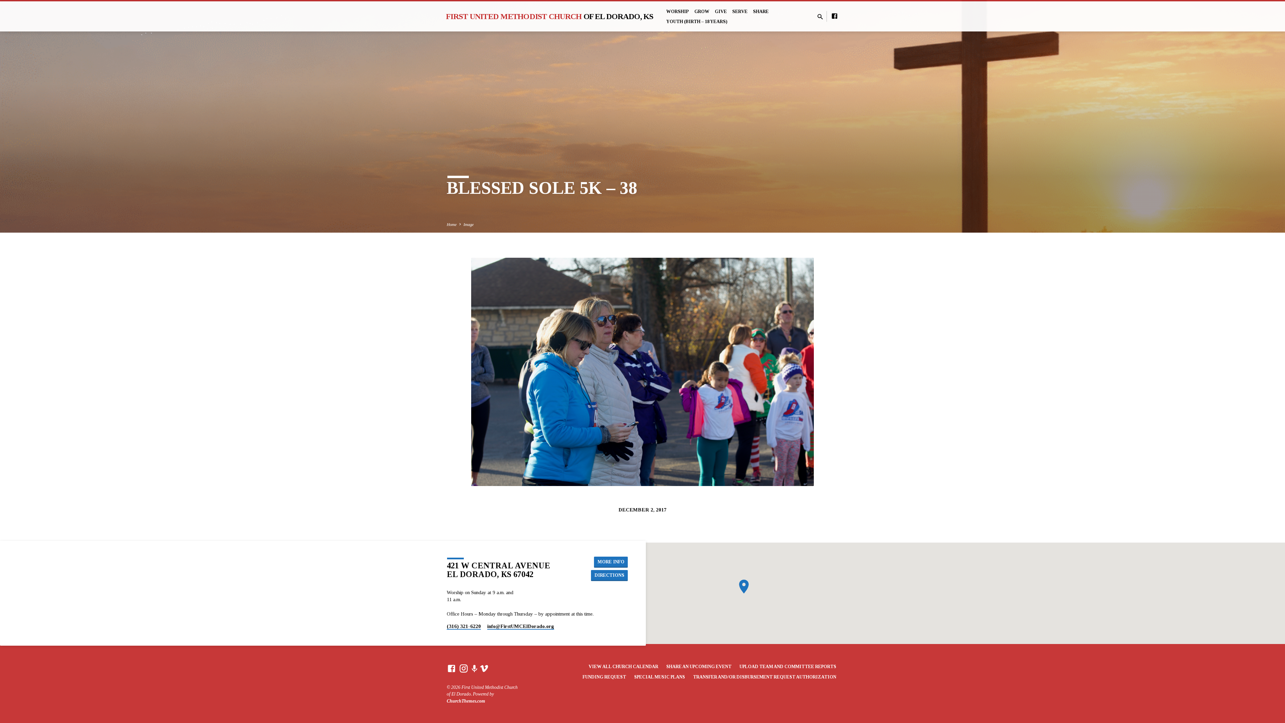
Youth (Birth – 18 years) (696, 21)
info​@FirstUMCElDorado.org (520, 626)
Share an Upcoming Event (699, 666)
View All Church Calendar (623, 666)
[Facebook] (834, 16)
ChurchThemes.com (466, 701)
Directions (609, 575)
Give (721, 11)
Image (468, 224)
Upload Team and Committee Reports (788, 666)
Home (452, 224)
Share (761, 11)
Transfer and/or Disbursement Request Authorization (764, 676)
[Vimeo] (484, 668)
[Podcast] (474, 669)
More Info (611, 561)
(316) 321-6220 (464, 626)
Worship (677, 11)
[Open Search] (820, 17)
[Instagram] (463, 668)
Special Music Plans (659, 676)
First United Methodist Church (550, 16)
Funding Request (604, 676)
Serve (740, 11)
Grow (701, 11)
